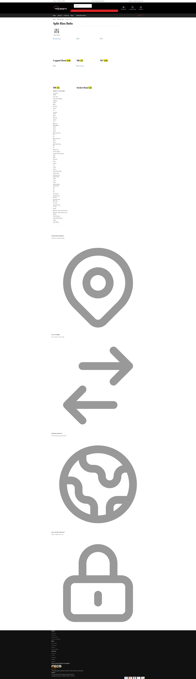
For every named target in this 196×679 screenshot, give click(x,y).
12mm (54, 180)
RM (54, 134)
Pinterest (53, 659)
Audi (54, 155)
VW (54, 110)
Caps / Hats (55, 96)
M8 (53, 191)
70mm (54, 129)
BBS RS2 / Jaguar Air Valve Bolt (60, 210)
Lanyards (55, 112)
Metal (54, 140)
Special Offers (56, 173)
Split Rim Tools (56, 199)
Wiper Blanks (56, 222)
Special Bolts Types (57, 171)
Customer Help (132, 9)
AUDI (54, 102)
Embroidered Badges (57, 98)
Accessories (55, 93)
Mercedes (55, 106)
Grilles (54, 167)
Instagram (53, 657)
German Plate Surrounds (58, 153)
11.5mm (55, 206)
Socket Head (55, 193)
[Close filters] (53, 230)
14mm (54, 182)
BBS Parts (55, 123)
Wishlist (53, 647)
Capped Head (56, 185)
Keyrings (55, 100)
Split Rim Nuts (56, 195)
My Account (123, 9)
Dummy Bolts (56, 176)
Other (54, 161)
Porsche (54, 108)
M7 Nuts (55, 197)
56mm (54, 127)
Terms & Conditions (55, 639)
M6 (53, 187)
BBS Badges (55, 125)
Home (54, 19)
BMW (54, 104)
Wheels (54, 220)
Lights (54, 169)
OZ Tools (55, 203)
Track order (54, 645)
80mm (54, 131)
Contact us (53, 635)
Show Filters (57, 35)
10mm (54, 178)
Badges (54, 94)
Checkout (141, 9)
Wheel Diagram (56, 216)
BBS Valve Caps (56, 138)
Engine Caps (55, 149)
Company (53, 633)
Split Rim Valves (56, 205)
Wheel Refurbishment (57, 218)
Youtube (53, 661)
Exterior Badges (56, 151)
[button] (140, 15)
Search (72, 5)
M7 (53, 189)
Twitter (53, 655)
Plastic (54, 142)
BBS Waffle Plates (57, 144)
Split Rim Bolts (56, 184)
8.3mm (54, 208)
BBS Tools (55, 201)
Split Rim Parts (60, 19)
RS (53, 136)
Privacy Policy (54, 637)
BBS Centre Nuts (56, 133)
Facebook (53, 653)
